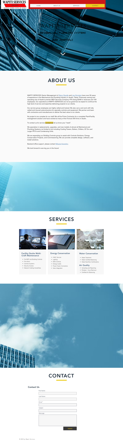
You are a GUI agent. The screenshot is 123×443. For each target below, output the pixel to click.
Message (41, 413)
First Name (42, 390)
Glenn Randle (64, 95)
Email (40, 402)
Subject (41, 408)
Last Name (42, 396)
